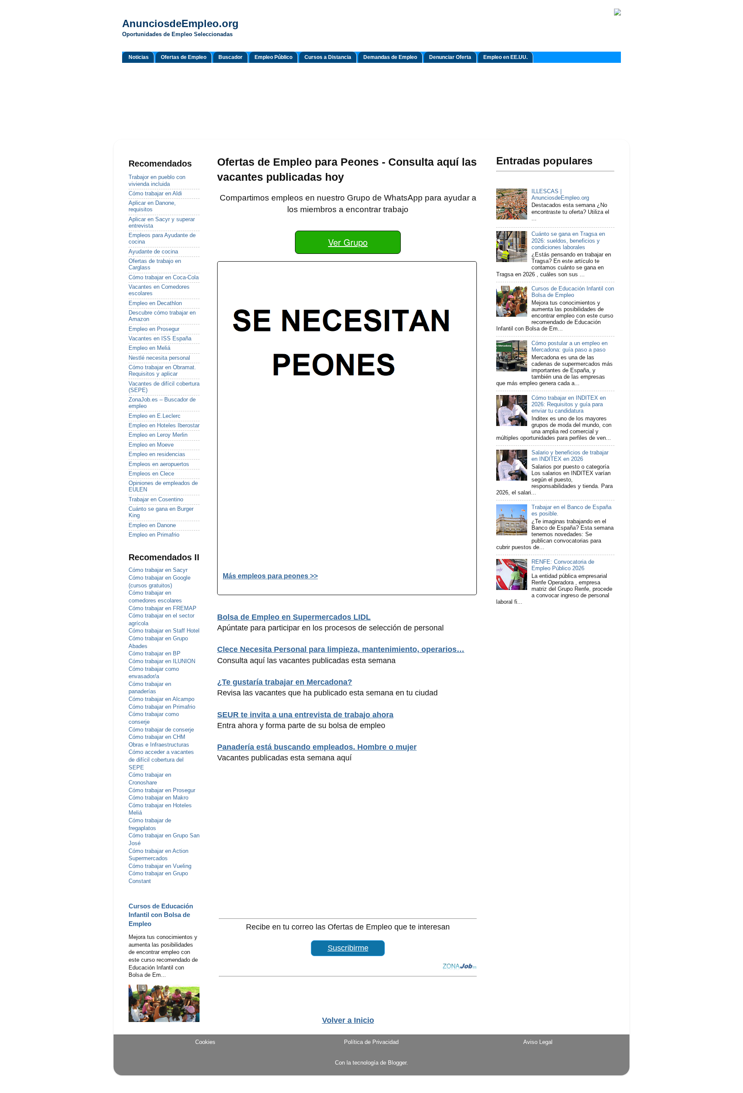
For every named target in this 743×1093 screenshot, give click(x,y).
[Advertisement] (371, 102)
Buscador (230, 57)
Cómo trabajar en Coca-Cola (164, 278)
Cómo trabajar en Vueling (160, 866)
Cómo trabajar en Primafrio (162, 707)
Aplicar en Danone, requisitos (152, 206)
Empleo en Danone (152, 525)
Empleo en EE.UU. (505, 57)
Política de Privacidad (371, 1042)
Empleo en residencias (157, 454)
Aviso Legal (538, 1042)
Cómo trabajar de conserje (161, 730)
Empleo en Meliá (149, 348)
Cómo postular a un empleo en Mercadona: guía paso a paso (569, 346)
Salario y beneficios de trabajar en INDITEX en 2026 (569, 456)
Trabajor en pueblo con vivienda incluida (157, 180)
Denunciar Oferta (450, 57)
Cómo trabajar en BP (155, 654)
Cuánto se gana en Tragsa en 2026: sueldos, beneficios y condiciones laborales (568, 240)
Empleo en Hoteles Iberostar (164, 426)
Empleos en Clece (151, 474)
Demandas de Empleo (390, 57)
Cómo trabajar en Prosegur (162, 790)
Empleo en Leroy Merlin (158, 435)
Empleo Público (273, 57)
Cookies (205, 1042)
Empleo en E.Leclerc (155, 416)
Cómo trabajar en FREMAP (162, 608)
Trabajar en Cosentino (156, 500)
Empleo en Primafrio (154, 535)
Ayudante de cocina (153, 252)
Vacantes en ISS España (160, 339)
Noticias (139, 57)
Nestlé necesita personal (159, 358)
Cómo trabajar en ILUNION (162, 661)
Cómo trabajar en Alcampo (161, 699)
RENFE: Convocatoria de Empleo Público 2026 (562, 565)
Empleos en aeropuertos (159, 464)
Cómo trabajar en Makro (158, 798)
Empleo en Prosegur (154, 329)
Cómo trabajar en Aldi (155, 194)
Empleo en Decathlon (155, 303)
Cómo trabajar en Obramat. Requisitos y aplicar (162, 370)
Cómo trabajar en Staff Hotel (164, 631)
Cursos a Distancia (327, 57)
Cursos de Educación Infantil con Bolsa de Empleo (161, 915)
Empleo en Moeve (151, 445)
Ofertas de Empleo (183, 57)
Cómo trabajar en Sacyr (158, 570)
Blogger (397, 1063)
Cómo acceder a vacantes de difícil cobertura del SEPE (161, 759)
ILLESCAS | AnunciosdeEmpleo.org (560, 194)
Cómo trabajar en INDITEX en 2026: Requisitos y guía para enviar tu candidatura (568, 404)
